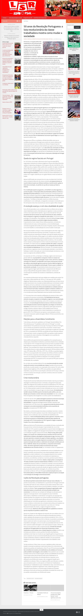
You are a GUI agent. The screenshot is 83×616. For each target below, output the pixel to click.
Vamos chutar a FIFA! (7, 102)
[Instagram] (19, 21)
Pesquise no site (70, 25)
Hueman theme (18, 613)
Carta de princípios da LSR (15, 17)
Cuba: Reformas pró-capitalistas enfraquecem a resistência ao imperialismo (7, 69)
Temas (4, 17)
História (26, 21)
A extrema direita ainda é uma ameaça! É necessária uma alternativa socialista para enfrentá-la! (7, 53)
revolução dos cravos (30, 578)
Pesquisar (77, 27)
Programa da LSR (28, 17)
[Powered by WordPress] (7, 613)
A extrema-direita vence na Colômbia (7, 84)
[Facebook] (17, 21)
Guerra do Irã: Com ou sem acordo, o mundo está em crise (7, 117)
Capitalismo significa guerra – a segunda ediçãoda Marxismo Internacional (74, 49)
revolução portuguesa (38, 578)
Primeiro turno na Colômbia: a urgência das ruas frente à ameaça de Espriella (7, 110)
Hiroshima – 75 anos (28, 593)
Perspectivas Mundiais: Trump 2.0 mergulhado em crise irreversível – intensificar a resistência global (7, 77)
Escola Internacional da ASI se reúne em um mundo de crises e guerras (7, 45)
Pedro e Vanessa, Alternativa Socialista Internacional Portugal (38, 39)
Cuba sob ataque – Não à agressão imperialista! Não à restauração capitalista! (7, 97)
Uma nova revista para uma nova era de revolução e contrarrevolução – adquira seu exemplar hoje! (74, 96)
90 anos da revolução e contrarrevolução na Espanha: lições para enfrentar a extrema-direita (7, 61)
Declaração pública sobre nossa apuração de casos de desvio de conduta (9, 91)
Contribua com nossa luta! (40, 17)
